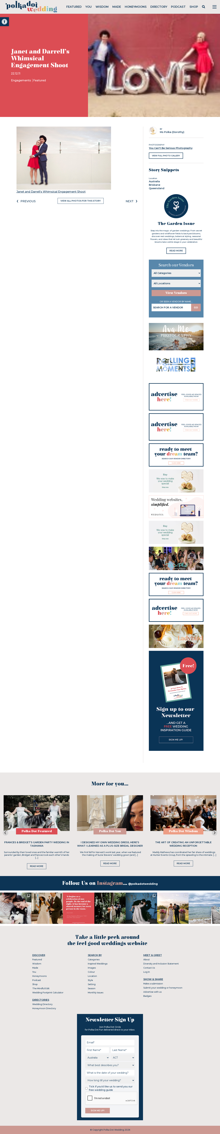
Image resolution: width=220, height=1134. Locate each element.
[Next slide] (214, 833)
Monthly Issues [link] (95, 992)
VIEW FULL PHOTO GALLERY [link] (166, 155)
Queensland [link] (156, 188)
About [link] (146, 959)
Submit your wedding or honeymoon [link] (162, 987)
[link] (4, 21)
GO (196, 307)
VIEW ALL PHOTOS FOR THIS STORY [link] (80, 200)
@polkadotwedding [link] (143, 883)
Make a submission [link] (153, 983)
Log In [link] (146, 972)
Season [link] (91, 988)
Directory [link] (158, 6)
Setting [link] (92, 984)
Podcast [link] (178, 6)
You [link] (88, 6)
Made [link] (116, 6)
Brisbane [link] (154, 184)
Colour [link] (91, 972)
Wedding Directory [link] (42, 1004)
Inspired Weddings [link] (97, 963)
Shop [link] (194, 6)
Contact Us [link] (149, 967)
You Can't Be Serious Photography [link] (170, 148)
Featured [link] (74, 6)
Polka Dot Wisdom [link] (183, 831)
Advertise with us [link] (152, 992)
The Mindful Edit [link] (41, 988)
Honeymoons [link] (136, 6)
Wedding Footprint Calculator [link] (47, 992)
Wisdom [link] (102, 6)
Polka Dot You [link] (110, 831)
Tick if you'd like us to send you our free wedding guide (111, 1088)
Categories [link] (94, 959)
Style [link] (90, 980)
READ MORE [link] (176, 250)
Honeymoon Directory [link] (44, 1008)
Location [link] (92, 976)
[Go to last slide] (5, 833)
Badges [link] (147, 996)
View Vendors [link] (176, 293)
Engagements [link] (21, 80)
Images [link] (92, 967)
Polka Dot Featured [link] (36, 831)
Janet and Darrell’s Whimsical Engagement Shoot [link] (51, 191)
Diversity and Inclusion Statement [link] (161, 963)
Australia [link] (154, 181)
